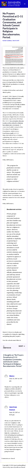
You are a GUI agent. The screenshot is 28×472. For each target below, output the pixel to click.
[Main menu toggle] (24, 4)
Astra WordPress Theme (17, 467)
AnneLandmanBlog (14, 2)
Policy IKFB (11, 98)
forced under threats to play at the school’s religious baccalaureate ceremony (13, 123)
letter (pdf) (9, 133)
